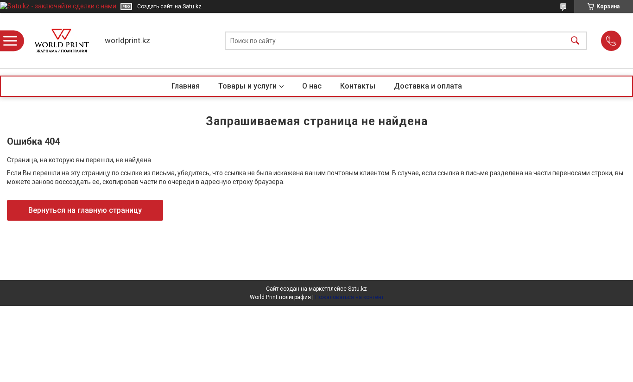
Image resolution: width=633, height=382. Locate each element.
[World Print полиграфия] (61, 41)
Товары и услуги (247, 86)
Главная (185, 86)
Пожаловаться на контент (349, 297)
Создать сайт (154, 6)
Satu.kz (357, 289)
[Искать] (575, 40)
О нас (312, 86)
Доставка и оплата (428, 86)
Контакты (357, 86)
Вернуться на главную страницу (85, 210)
